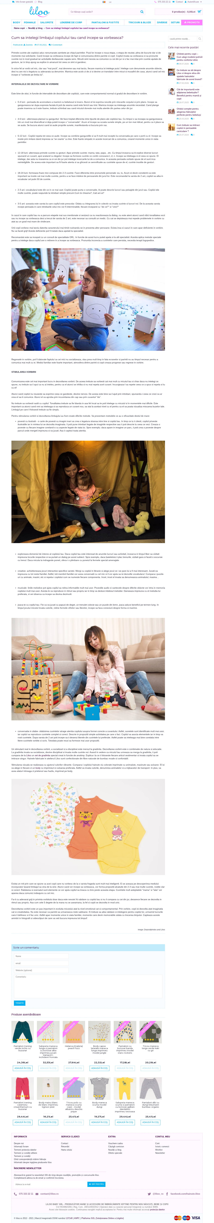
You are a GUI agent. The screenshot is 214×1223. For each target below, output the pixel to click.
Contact (64, 1143)
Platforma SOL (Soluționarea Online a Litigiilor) (102, 1218)
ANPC (77, 1218)
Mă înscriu (98, 1184)
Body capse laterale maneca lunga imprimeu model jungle (99, 1049)
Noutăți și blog (35, 28)
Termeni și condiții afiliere (25, 1153)
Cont (157, 1143)
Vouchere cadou (115, 1143)
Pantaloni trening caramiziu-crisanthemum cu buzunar (23, 1106)
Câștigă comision (116, 1146)
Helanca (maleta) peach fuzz (74, 1047)
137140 (69, 1218)
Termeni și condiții (22, 1156)
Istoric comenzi (162, 1146)
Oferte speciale (115, 1153)
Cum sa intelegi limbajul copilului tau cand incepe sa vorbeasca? (77, 28)
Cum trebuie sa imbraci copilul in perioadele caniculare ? (188, 128)
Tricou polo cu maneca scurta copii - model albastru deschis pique (73, 1107)
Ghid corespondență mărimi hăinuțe (30, 1159)
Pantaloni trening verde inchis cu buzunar (23, 1048)
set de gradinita (42, 755)
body (38, 768)
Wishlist (158, 1150)
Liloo (28, 755)
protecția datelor (157, 1209)
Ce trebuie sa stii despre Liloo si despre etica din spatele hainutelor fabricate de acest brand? (189, 75)
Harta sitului (66, 1150)
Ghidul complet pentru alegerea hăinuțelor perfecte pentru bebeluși (189, 111)
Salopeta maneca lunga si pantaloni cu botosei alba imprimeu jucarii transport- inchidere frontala (48, 1051)
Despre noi (19, 1143)
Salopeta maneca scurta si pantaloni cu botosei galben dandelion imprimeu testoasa (125, 1107)
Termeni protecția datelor (25, 1150)
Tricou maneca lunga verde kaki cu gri (150, 1048)
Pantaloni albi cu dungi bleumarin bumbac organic (150, 1104)
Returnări (65, 1146)
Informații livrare (21, 1146)
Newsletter (160, 1153)
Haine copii (19, 28)
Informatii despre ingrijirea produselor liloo (33, 1162)
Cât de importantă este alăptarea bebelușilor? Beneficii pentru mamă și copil (189, 94)
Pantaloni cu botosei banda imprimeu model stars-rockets (125, 1049)
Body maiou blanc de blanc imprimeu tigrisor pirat (48, 1104)
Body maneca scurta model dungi (99, 1104)
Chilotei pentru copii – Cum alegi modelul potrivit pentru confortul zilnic (189, 57)
